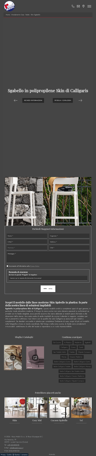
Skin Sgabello (35, 15)
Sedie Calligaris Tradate (62, 366)
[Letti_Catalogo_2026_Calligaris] (35, 357)
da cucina (57, 342)
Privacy (3, 455)
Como (73, 347)
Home (8, 15)
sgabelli (88, 342)
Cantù (81, 347)
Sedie (28, 15)
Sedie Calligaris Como (62, 361)
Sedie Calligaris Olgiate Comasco (72, 381)
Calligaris (64, 347)
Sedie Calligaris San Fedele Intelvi (72, 371)
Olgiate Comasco (84, 352)
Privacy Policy (34, 266)
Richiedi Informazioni (33, 100)
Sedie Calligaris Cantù (82, 361)
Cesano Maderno (76, 357)
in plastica (67, 342)
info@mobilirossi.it (16, 448)
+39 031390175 (13, 445)
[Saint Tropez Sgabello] (15, 100)
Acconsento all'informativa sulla (24, 266)
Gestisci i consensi (21, 455)
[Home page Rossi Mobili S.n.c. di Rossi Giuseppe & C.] (9, 6)
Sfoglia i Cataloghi (63, 100)
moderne (78, 342)
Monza (64, 357)
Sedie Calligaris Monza (82, 366)
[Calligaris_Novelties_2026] (13, 357)
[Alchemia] (80, 100)
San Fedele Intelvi (59, 352)
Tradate (72, 352)
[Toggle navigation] (89, 6)
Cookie (9, 455)
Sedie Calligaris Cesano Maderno (72, 376)
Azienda (52, 454)
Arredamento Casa (17, 15)
